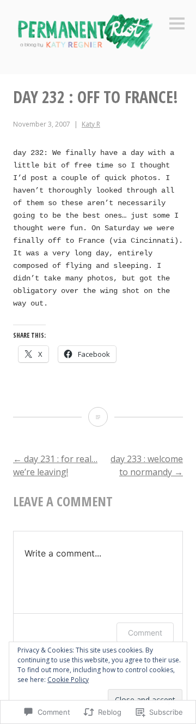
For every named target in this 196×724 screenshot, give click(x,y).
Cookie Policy (68, 679)
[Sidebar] (177, 24)
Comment (145, 632)
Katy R (91, 124)
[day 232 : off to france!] (98, 417)
